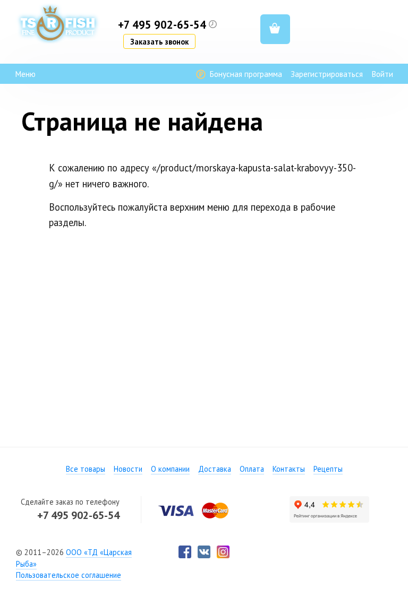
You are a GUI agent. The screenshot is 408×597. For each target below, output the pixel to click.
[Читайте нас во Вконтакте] (204, 552)
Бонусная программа (244, 74)
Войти (382, 74)
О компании (170, 469)
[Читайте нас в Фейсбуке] (184, 552)
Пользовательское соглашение (68, 575)
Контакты (289, 469)
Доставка (214, 469)
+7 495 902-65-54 (78, 515)
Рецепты (328, 469)
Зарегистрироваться (327, 74)
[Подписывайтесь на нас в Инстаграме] (223, 552)
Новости (128, 469)
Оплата (252, 469)
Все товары (85, 469)
